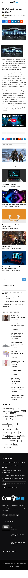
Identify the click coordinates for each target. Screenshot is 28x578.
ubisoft (24, 441)
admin (7, 15)
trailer (13, 440)
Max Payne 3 (14, 432)
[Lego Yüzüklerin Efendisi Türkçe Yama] (6, 544)
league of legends (6, 432)
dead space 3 (5, 416)
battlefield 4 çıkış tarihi (7, 411)
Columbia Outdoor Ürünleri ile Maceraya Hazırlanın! (17, 325)
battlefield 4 (9, 408)
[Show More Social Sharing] (24, 21)
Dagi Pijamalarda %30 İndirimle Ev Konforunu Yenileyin (18, 362)
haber (10, 426)
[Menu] (2, 2)
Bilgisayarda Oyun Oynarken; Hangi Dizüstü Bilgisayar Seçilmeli (12, 267)
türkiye (19, 441)
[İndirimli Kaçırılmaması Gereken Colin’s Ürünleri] (6, 318)
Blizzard (23, 411)
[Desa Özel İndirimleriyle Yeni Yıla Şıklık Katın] (6, 389)
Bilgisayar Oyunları (7, 246)
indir (15, 429)
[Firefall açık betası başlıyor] (14, 32)
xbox (11, 444)
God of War (17, 421)
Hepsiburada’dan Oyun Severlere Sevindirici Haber (11, 225)
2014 (4, 408)
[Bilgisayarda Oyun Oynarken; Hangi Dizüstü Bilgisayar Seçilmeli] (14, 258)
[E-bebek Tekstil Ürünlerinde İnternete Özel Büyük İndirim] (6, 354)
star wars (14, 437)
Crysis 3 (12, 414)
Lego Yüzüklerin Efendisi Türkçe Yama (18, 542)
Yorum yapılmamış (21, 15)
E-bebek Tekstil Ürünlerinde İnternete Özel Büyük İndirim (17, 353)
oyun (20, 432)
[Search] (26, 2)
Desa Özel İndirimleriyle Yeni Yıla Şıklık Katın (18, 388)
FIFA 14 (4, 418)
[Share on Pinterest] (9, 21)
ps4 (18, 435)
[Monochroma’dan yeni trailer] (6, 528)
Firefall (4, 133)
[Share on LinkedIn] (15, 21)
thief (18, 437)
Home (11, 566)
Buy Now (17, 566)
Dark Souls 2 (19, 413)
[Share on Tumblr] (18, 21)
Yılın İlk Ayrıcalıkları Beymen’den (17, 371)
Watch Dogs (6, 444)
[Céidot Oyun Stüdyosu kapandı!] (6, 536)
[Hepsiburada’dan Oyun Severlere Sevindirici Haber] (14, 216)
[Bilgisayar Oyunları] (14, 238)
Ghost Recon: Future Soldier (8, 421)
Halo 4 (14, 426)
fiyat (8, 418)
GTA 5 (14, 423)
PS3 (15, 435)
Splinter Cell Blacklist (7, 437)
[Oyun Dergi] (14, 2)
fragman (12, 419)
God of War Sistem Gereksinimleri (11, 164)
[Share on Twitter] (6, 21)
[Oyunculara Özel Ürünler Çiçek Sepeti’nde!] (14, 196)
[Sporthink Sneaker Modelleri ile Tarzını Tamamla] (6, 344)
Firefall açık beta (11, 133)
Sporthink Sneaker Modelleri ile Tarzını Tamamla (14, 301)
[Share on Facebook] (3, 21)
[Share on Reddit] (21, 21)
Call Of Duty (6, 413)
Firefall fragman (20, 133)
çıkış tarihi (7, 447)
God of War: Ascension (7, 423)
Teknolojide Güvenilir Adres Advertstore (17, 396)
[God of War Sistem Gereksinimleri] (14, 155)
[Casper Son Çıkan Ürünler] (14, 175)
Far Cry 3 (20, 416)
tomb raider (6, 441)
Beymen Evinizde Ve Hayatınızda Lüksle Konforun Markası (17, 334)
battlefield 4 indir (18, 408)
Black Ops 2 (17, 411)
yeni (15, 444)
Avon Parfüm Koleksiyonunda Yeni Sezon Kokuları (17, 379)
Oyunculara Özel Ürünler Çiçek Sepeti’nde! (14, 204)
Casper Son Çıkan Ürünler (9, 184)
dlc (15, 416)
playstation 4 (9, 435)
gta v (19, 423)
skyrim (22, 435)
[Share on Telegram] (12, 21)
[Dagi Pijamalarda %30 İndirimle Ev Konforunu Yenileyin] (6, 363)
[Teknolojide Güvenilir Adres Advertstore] (6, 397)
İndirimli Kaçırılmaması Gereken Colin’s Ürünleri (14, 289)
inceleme (7, 429)
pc (3, 435)
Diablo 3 (11, 416)
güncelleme (5, 426)
